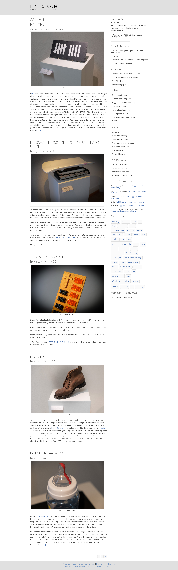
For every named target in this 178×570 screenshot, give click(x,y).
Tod (133, 271)
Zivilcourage (139, 287)
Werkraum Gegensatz (120, 139)
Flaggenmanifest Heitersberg (123, 102)
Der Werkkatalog (118, 154)
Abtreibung (115, 222)
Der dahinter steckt (119, 164)
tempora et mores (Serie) (121, 99)
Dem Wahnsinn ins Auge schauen (125, 77)
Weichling (135, 281)
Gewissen (127, 234)
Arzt (140, 222)
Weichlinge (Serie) (119, 106)
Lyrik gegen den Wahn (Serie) (123, 117)
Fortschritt (38, 357)
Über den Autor (70, 564)
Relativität (114, 262)
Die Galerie (116, 132)
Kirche (129, 239)
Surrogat (127, 271)
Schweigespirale (133, 262)
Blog (113, 226)
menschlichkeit (124, 249)
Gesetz (120, 234)
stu (32, 94)
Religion (122, 262)
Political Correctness (117, 253)
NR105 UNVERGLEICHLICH (59, 342)
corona (132, 226)
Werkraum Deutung (119, 135)
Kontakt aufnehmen (119, 168)
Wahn (128, 276)
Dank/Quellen (117, 81)
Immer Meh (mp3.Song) (121, 85)
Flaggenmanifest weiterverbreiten (131, 205)
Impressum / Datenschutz (122, 297)
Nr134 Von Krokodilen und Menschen (130, 202)
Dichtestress (118, 230)
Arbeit (134, 222)
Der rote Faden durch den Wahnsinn (126, 74)
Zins (132, 287)
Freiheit (139, 230)
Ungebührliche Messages (123, 63)
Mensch (114, 249)
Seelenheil (125, 266)
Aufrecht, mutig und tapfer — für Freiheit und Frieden (128, 51)
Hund (122, 239)
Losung (136, 244)
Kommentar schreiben (120, 172)
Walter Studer (120, 281)
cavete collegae (122, 226)
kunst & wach (43, 6)
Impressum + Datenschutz (76, 567)
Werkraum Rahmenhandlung (123, 143)
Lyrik (143, 244)
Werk (115, 286)
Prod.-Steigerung (131, 253)
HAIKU (116, 120)
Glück (143, 234)
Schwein (114, 267)
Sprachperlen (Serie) (120, 113)
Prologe (116, 257)
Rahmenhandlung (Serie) (121, 110)
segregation (137, 267)
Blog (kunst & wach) (119, 95)
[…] (84, 441)
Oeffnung (133, 249)
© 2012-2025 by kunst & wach (100, 567)
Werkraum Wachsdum (120, 147)
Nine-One (37, 24)
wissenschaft (124, 287)
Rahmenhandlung (132, 257)
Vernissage (117, 56)
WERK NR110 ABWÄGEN (65, 238)
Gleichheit (136, 234)
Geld (113, 234)
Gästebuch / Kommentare (122, 175)
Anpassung (125, 222)
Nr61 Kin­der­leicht (44, 516)
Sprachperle (117, 271)
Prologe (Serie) (117, 150)
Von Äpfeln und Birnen (47, 257)
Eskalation (130, 230)
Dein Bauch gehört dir (46, 453)
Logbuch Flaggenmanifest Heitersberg (128, 187)
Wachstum (117, 275)
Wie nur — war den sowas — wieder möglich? (130, 59)
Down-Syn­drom (57, 428)
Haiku (115, 238)
